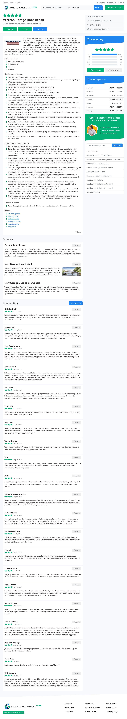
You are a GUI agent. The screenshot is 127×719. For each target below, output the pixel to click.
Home (5, 3)
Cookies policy (111, 712)
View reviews (96, 70)
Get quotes (117, 145)
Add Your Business (114, 7)
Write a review (113, 70)
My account (89, 704)
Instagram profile (14, 221)
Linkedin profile (13, 219)
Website (10, 29)
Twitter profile (13, 216)
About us (68, 704)
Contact (25, 29)
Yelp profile (12, 227)
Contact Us (111, 3)
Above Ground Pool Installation (99, 155)
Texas (12, 3)
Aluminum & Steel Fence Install (99, 176)
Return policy (111, 708)
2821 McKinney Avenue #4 (100, 21)
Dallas (19, 3)
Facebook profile (14, 214)
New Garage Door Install (18, 264)
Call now (40, 29)
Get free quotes (91, 712)
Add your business (92, 708)
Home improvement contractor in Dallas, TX (22, 23)
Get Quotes (100, 3)
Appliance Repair (93, 192)
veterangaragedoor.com (99, 29)
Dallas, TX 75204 (96, 16)
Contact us (69, 712)
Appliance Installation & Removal (100, 184)
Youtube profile (13, 224)
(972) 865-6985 (96, 25)
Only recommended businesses (14, 712)
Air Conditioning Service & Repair (100, 168)
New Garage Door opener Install (22, 283)
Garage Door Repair (15, 245)
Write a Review (76, 303)
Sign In (121, 3)
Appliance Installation (95, 180)
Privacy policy (111, 704)
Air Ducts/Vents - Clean (96, 172)
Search (98, 7)
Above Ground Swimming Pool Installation (103, 159)
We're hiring (69, 708)
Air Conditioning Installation (98, 163)
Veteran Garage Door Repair (24, 20)
